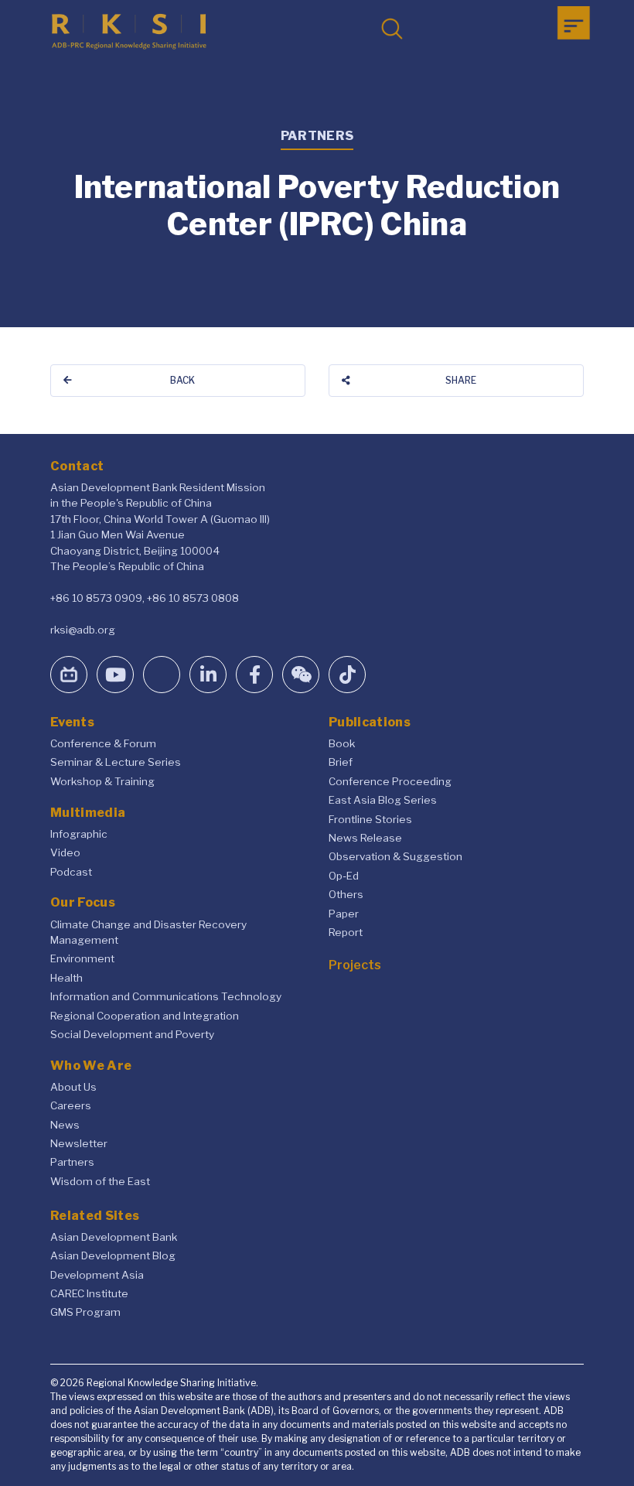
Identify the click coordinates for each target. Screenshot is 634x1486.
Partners (72, 1162)
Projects (355, 965)
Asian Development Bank (113, 1237)
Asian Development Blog (113, 1255)
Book (342, 743)
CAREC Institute (89, 1293)
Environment (82, 958)
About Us (73, 1087)
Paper (344, 913)
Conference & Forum (103, 743)
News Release (365, 838)
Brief (341, 762)
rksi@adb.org (82, 629)
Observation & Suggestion (395, 856)
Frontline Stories (370, 819)
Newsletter (78, 1143)
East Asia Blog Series (383, 800)
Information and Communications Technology (165, 996)
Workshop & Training (102, 781)
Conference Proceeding (390, 781)
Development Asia (97, 1275)
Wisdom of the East (100, 1181)
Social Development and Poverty (132, 1034)
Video (65, 852)
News (65, 1125)
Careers (70, 1105)
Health (66, 978)
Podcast (71, 872)
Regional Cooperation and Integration (144, 1015)
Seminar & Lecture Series (115, 762)
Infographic (78, 834)
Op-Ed (344, 875)
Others (346, 894)
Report (346, 932)
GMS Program (85, 1312)
